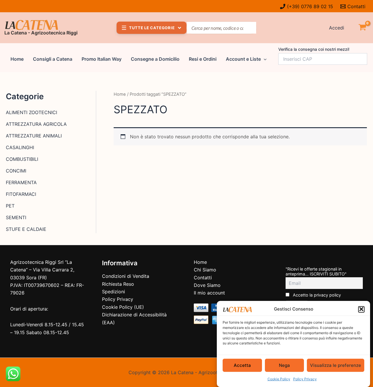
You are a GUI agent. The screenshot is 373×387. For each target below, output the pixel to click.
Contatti (203, 277)
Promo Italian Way (102, 59)
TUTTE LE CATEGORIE (152, 27)
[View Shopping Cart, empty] (362, 27)
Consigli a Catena (52, 59)
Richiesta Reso (118, 284)
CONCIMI (16, 171)
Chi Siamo (205, 270)
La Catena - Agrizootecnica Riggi (41, 33)
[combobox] (221, 28)
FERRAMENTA (21, 182)
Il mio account (209, 293)
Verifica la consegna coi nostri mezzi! (313, 49)
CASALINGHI (20, 147)
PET (10, 206)
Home (17, 59)
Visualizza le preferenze (335, 365)
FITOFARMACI (21, 194)
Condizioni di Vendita (125, 276)
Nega (284, 365)
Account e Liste (243, 59)
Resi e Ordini (203, 59)
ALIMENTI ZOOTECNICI (31, 112)
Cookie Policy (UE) (123, 307)
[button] (361, 309)
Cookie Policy (279, 379)
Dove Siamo (207, 285)
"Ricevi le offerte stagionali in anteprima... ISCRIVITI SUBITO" (316, 271)
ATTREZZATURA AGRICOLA (36, 124)
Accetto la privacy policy (316, 294)
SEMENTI (16, 217)
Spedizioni (113, 291)
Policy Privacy (305, 379)
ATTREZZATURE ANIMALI (34, 136)
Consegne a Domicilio (155, 59)
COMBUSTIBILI (22, 159)
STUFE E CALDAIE (26, 229)
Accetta (242, 365)
